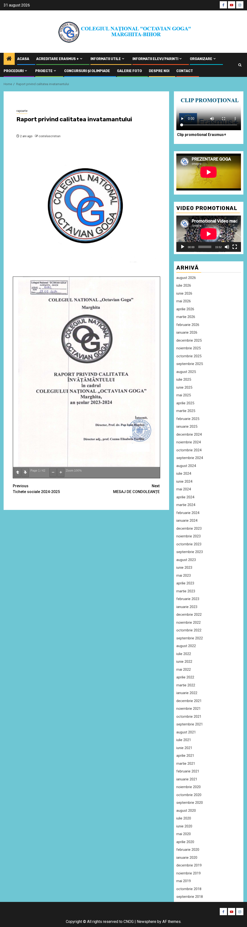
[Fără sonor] (227, 246)
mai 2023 (183, 575)
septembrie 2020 (189, 802)
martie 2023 (185, 591)
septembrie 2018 (189, 896)
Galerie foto (129, 71)
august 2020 (186, 810)
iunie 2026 (184, 293)
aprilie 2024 (185, 497)
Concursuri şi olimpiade (87, 71)
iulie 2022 (183, 654)
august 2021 (186, 732)
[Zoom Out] (53, 472)
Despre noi (159, 71)
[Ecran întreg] (234, 246)
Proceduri (14, 71)
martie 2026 (185, 317)
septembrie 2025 (189, 364)
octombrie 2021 (188, 716)
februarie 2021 (187, 771)
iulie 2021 (183, 740)
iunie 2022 (184, 661)
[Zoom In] (60, 472)
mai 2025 (183, 395)
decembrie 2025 (189, 340)
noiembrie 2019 (188, 873)
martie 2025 (185, 411)
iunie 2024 (184, 481)
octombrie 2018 (188, 889)
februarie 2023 (187, 599)
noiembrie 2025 (188, 348)
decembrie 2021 (189, 701)
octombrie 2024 (188, 450)
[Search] (240, 65)
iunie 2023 (184, 567)
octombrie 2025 (188, 356)
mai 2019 (183, 881)
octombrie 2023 (188, 544)
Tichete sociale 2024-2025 (36, 489)
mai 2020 (183, 834)
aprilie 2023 (185, 583)
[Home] (9, 59)
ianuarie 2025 (186, 426)
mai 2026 (183, 301)
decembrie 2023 (189, 528)
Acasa (23, 59)
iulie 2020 (183, 818)
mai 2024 (183, 489)
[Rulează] (182, 246)
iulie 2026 (183, 285)
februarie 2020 (187, 849)
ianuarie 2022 (186, 693)
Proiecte (44, 71)
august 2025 (186, 372)
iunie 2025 (184, 387)
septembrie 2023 (189, 552)
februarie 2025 (187, 419)
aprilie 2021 (185, 755)
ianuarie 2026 (186, 332)
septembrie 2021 (189, 724)
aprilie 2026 (185, 309)
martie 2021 (185, 763)
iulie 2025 (183, 379)
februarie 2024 (187, 513)
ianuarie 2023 (186, 607)
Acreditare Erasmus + (57, 59)
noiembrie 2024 (188, 442)
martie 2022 (185, 685)
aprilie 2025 (185, 403)
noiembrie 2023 (188, 536)
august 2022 (186, 646)
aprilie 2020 (185, 842)
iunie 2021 (184, 748)
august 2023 (186, 560)
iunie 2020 (184, 826)
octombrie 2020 (188, 795)
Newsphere (146, 921)
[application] (208, 234)
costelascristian (50, 136)
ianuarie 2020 (186, 857)
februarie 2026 (187, 325)
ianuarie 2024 (186, 520)
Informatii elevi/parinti (155, 59)
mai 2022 (183, 669)
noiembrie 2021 (188, 708)
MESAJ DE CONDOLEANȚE (136, 489)
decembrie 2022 (189, 614)
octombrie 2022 (188, 630)
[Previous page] (17, 472)
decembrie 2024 (189, 434)
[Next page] (25, 472)
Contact (184, 71)
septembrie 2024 (189, 458)
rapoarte (21, 111)
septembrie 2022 (189, 638)
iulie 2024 (183, 473)
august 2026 (186, 278)
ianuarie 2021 (186, 779)
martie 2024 (185, 505)
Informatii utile (105, 59)
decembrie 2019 (189, 865)
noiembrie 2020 (188, 787)
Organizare (201, 59)
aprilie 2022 (185, 677)
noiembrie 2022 (188, 622)
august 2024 (186, 466)
